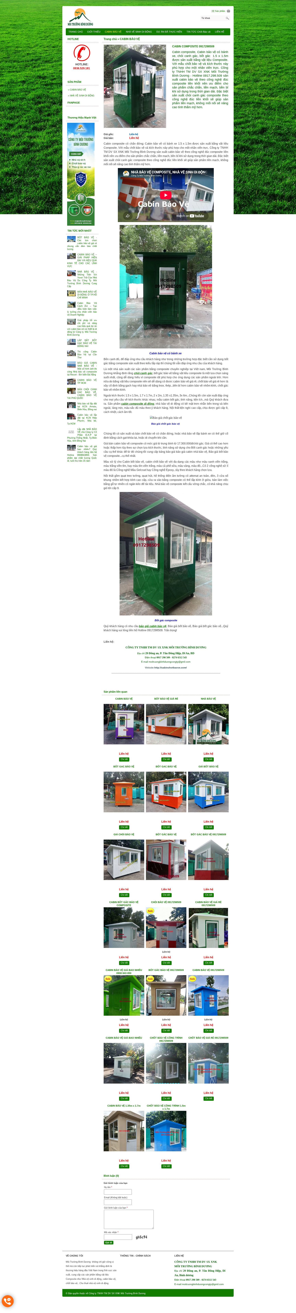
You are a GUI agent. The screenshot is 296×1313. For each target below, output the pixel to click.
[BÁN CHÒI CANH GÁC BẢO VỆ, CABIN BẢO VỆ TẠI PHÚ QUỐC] (71, 391)
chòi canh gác (143, 373)
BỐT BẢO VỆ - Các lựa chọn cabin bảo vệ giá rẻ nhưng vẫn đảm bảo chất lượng (82, 243)
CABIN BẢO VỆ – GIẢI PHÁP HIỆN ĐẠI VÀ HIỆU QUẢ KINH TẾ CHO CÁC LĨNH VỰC (82, 260)
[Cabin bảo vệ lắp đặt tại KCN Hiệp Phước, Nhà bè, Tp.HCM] (71, 416)
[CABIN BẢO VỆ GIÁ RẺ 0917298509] (208, 928)
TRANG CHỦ (76, 31)
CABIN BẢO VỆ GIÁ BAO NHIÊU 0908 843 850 (124, 972)
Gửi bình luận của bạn (116, 1208)
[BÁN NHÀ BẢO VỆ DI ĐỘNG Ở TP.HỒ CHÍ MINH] (71, 293)
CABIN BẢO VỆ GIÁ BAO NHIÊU (124, 1037)
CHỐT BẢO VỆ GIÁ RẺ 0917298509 (208, 1037)
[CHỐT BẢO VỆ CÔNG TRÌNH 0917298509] (166, 1064)
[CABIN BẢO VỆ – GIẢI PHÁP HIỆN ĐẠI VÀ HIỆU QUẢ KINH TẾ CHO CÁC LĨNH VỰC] (71, 256)
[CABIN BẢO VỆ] (124, 725)
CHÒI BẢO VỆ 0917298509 (166, 902)
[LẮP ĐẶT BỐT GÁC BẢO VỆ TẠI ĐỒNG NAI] (71, 342)
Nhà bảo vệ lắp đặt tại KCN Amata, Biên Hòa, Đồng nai (87, 406)
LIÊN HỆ (219, 31)
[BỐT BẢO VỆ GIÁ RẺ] (166, 725)
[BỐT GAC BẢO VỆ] (124, 792)
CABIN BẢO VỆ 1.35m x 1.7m (123, 1105)
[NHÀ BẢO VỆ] (208, 725)
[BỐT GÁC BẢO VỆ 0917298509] (208, 860)
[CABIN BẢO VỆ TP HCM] (71, 382)
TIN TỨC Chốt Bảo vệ (199, 31)
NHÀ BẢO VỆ (208, 698)
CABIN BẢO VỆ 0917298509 (208, 970)
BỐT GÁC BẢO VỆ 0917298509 (208, 834)
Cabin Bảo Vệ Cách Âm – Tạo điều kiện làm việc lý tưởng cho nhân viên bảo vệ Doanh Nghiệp (82, 309)
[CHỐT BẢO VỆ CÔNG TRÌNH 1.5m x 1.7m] (166, 1132)
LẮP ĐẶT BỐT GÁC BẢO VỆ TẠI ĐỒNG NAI (87, 343)
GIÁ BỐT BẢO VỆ (208, 766)
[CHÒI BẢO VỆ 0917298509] (166, 928)
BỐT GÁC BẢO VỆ (166, 834)
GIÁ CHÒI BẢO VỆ (124, 834)
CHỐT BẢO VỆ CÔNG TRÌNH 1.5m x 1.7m (166, 1107)
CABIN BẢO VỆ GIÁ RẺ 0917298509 (208, 904)
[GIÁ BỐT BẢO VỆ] (208, 792)
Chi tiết (124, 759)
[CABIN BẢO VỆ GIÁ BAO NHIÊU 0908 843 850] (124, 996)
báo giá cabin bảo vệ (152, 626)
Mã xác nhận (111, 1232)
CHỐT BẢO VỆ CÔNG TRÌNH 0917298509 (166, 1039)
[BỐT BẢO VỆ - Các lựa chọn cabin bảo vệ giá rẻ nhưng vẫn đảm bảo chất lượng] (71, 239)
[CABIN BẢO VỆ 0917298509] (208, 996)
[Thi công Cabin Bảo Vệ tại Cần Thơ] (71, 353)
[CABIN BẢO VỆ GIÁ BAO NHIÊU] (124, 1064)
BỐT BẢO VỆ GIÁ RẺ (166, 698)
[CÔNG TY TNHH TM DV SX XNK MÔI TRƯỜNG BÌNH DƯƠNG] (148, 17)
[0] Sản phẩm (218, 11)
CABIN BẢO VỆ (124, 698)
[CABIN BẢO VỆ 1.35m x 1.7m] (124, 1132)
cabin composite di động (137, 403)
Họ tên (108, 1187)
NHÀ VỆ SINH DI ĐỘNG (81, 95)
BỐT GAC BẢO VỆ (123, 766)
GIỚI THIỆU (93, 31)
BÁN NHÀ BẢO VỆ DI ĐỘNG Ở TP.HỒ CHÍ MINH (87, 294)
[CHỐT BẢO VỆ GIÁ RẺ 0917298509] (208, 1064)
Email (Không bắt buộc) (115, 1197)
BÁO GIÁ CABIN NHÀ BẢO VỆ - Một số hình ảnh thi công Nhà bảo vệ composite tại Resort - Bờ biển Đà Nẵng (82, 369)
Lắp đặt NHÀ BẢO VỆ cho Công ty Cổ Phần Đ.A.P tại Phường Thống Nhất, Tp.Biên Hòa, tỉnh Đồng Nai (82, 435)
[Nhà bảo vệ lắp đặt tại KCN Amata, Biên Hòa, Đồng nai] (71, 405)
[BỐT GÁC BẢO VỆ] (166, 860)
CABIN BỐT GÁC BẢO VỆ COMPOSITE (123, 904)
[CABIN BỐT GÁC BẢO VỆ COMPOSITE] (124, 928)
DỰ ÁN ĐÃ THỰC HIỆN (169, 31)
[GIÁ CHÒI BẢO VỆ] (124, 860)
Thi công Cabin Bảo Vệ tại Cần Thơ (87, 354)
